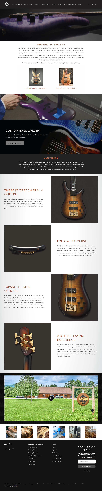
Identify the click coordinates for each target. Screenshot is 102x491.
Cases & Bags (32, 458)
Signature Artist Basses (35, 455)
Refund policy (61, 483)
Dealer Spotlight (56, 461)
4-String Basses (32, 447)
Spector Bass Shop (12, 483)
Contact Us (55, 453)
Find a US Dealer (57, 455)
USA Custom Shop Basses (35, 444)
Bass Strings (31, 461)
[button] (16, 4)
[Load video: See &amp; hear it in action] (51, 398)
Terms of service (41, 483)
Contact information (51, 483)
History (54, 447)
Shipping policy (70, 483)
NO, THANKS (86, 471)
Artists (54, 444)
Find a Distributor (57, 458)
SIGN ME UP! (86, 466)
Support (54, 450)
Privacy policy (32, 483)
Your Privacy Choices (80, 483)
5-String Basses (32, 450)
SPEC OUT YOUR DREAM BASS (35, 88)
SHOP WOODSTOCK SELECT (65, 88)
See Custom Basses (14, 143)
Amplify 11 (15, 486)
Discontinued (32, 464)
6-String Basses (32, 453)
